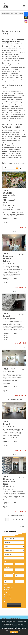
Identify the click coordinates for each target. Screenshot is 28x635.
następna (22, 526)
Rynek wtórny (9, 589)
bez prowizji (8, 599)
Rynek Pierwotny (9, 587)
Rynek (5, 584)
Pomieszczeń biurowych (9, 573)
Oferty (5, 592)
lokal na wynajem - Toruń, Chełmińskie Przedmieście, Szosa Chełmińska (14, 487)
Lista (17, 167)
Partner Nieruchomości (13, 613)
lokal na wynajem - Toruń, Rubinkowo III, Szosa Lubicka (14, 264)
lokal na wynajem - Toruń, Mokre (14, 375)
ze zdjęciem (8, 596)
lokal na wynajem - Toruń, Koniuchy (14, 321)
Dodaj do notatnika (12, 232)
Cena (5, 561)
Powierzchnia (7, 567)
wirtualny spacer (9, 601)
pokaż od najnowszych (9, 167)
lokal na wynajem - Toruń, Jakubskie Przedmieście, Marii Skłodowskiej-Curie (14, 202)
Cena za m (6, 579)
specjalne (8, 594)
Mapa (20, 167)
